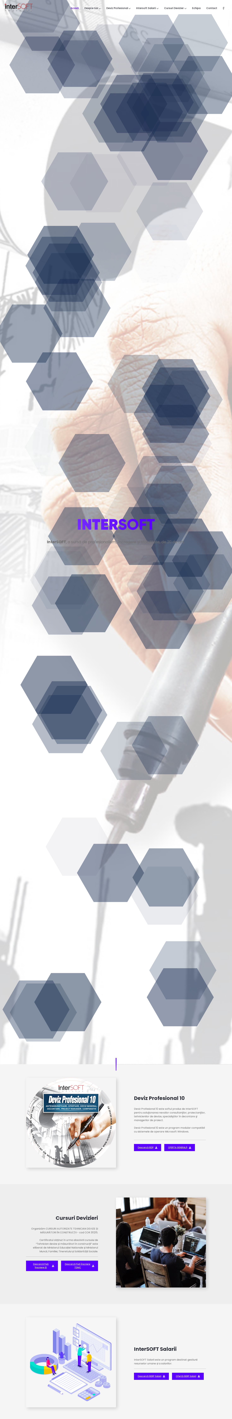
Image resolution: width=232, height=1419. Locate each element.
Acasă (75, 8)
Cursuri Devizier (174, 8)
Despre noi (91, 8)
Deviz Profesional (117, 8)
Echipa (196, 8)
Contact (211, 8)
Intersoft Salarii (146, 8)
